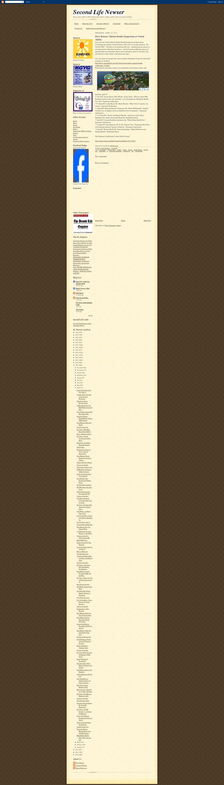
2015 (77, 360)
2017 (77, 355)
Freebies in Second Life (84, 637)
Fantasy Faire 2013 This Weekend (84, 544)
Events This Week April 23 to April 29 (84, 475)
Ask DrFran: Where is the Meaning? (84, 671)
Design (75, 129)
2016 (77, 357)
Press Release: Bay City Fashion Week (83, 528)
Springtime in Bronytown (84, 467)
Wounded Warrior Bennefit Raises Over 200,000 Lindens (84, 731)
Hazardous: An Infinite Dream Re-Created (83, 444)
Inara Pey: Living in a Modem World (83, 283)
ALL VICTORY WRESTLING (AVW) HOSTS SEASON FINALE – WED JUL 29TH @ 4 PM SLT (82, 270)
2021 (77, 345)
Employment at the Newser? (95, 28)
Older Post (147, 220)
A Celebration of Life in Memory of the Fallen (84, 532)
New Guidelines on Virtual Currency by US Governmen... (84, 681)
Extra (74, 135)
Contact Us (78, 28)
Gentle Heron (112, 150)
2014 (77, 363)
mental (130, 150)
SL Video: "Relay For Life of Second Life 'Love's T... (85, 580)
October (79, 373)
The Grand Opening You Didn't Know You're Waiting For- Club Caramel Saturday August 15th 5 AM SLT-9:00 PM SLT (82, 244)
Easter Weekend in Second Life (82, 660)
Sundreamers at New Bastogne (83, 610)
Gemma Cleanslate (81, 765)
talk (132, 151)
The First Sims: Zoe (82, 554)
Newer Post (99, 220)
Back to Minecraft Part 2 (84, 434)
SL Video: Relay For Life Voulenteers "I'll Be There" (84, 655)
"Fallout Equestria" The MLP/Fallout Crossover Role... (85, 407)
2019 (77, 350)
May (78, 385)
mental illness (138, 150)
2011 (77, 752)
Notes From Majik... (82, 298)
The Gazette (79, 310)
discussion (103, 150)
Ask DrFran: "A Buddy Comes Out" (84, 512)
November (80, 370)
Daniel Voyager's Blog (83, 288)
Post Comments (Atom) (113, 225)
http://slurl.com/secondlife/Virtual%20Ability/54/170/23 (115, 141)
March (79, 742)
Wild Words (79, 293)
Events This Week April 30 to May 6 (84, 391)
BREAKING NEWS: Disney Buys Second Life (84, 738)
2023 (77, 340)
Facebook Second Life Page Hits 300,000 (83, 493)
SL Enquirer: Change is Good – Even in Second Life (84, 452)
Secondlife (102, 151)
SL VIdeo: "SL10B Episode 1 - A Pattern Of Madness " (84, 711)
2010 (77, 755)
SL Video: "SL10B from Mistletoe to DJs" (84, 695)
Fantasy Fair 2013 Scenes (84, 462)
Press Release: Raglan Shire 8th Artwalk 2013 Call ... (83, 620)
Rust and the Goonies (83, 584)
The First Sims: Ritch (83, 701)
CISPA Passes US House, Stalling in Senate (84, 471)
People (75, 121)
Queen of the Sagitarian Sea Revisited (84, 723)
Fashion (75, 133)
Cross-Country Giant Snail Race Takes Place (84, 413)
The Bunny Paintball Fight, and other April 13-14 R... (84, 500)
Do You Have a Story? (83, 522)
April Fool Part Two (83, 727)
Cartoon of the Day (82, 427)
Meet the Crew (87, 23)
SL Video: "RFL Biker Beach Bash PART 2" (84, 431)
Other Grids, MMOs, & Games (82, 131)
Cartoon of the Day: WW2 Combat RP (83, 537)
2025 (77, 335)
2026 (77, 332)
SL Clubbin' (76, 127)
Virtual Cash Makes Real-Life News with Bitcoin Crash (84, 558)
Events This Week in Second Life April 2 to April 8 (84, 718)
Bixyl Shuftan (80, 763)
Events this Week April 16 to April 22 (84, 548)
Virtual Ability (139, 151)
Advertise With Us (102, 23)
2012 (77, 750)
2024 (77, 337)
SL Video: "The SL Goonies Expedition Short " (84, 438)
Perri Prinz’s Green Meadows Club (82, 686)
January (79, 747)
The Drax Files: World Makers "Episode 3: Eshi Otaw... (83, 593)
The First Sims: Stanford (84, 485)
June (78, 383)
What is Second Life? (131, 23)
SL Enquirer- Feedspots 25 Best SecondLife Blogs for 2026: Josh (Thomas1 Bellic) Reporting (82, 252)
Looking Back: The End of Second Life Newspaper (84, 397)
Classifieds (117, 23)
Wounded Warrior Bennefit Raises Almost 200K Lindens (84, 418)
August (79, 378)
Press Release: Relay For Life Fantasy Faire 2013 (84, 633)
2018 (77, 352)
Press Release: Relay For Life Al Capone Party (84, 614)
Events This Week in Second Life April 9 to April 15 (84, 626)
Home (76, 23)
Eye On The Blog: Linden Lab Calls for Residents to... (84, 518)
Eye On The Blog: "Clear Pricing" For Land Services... (84, 602)
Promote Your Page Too (80, 184)
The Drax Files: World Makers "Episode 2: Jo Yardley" (84, 665)
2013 (77, 365)
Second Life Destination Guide (82, 323)
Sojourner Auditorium (115, 151)
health (119, 150)
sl (107, 151)
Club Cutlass (80, 447)
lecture (125, 150)
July (78, 380)
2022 (77, 342)
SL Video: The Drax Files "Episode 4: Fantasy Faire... (84, 507)
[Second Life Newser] (81, 182)
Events (75, 125)
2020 (77, 347)
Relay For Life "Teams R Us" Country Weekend (84, 691)
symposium (126, 151)
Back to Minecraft (82, 551)
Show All (91, 315)
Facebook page (114, 146)
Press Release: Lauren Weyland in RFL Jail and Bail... (84, 573)
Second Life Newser (79, 148)
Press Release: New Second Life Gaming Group (84, 480)
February (80, 745)
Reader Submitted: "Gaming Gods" (82, 647)
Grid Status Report (78, 325)
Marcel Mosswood (81, 768)
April (78, 388)
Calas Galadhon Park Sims (84, 525)
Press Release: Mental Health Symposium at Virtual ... (84, 458)
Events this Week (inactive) (81, 141)
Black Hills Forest (82, 540)
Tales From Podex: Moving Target (82, 402)
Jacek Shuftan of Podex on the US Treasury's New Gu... (84, 641)
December (80, 368)
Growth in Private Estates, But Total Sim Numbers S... (84, 705)
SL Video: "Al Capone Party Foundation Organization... (83, 567)
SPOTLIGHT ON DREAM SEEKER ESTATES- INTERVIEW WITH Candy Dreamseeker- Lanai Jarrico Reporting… (81, 261)
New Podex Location (83, 598)
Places (75, 123)
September (80, 375)
